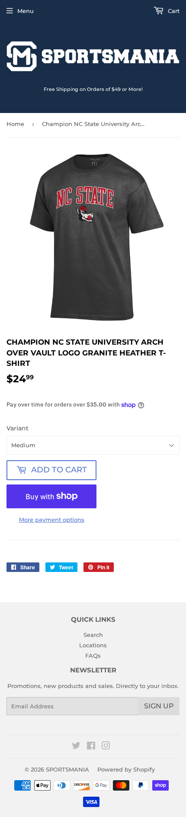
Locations (93, 645)
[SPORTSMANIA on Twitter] (76, 746)
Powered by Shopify (126, 769)
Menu (25, 10)
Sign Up (159, 706)
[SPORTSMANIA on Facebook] (91, 746)
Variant (17, 428)
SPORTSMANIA (67, 769)
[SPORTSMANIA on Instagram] (106, 746)
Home (15, 123)
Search (93, 634)
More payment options (51, 519)
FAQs (93, 655)
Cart (173, 10)
